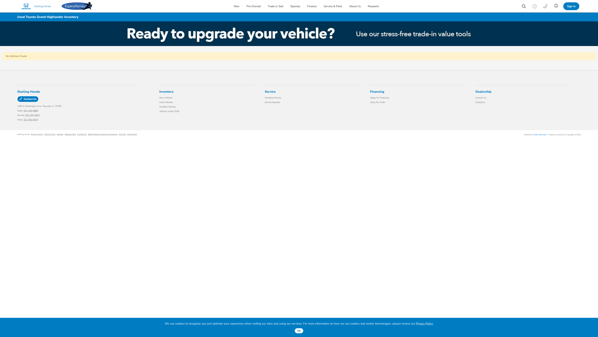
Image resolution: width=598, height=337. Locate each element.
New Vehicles (165, 97)
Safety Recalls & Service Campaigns (103, 134)
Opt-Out (122, 134)
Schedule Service (273, 97)
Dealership (483, 92)
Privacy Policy (37, 134)
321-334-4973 (32, 115)
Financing (377, 92)
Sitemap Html (70, 134)
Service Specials (272, 102)
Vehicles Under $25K (169, 111)
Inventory (166, 92)
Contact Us (29, 99)
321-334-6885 (31, 110)
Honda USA (132, 134)
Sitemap (60, 134)
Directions (480, 102)
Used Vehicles (166, 102)
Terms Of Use (49, 134)
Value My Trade (377, 102)
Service (270, 92)
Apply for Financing (379, 97)
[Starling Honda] (39, 6)
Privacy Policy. (424, 323)
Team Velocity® (540, 134)
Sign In (571, 6)
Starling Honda (23, 134)
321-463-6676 (31, 119)
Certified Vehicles (167, 106)
